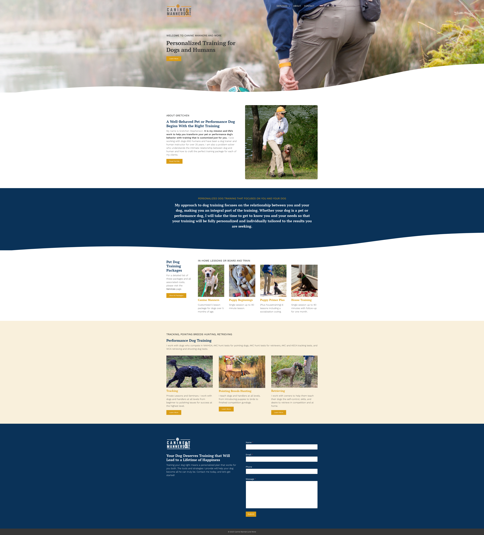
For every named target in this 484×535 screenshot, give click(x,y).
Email (249, 454)
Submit (251, 514)
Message (251, 479)
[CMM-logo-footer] (179, 437)
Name (249, 442)
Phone (249, 467)
